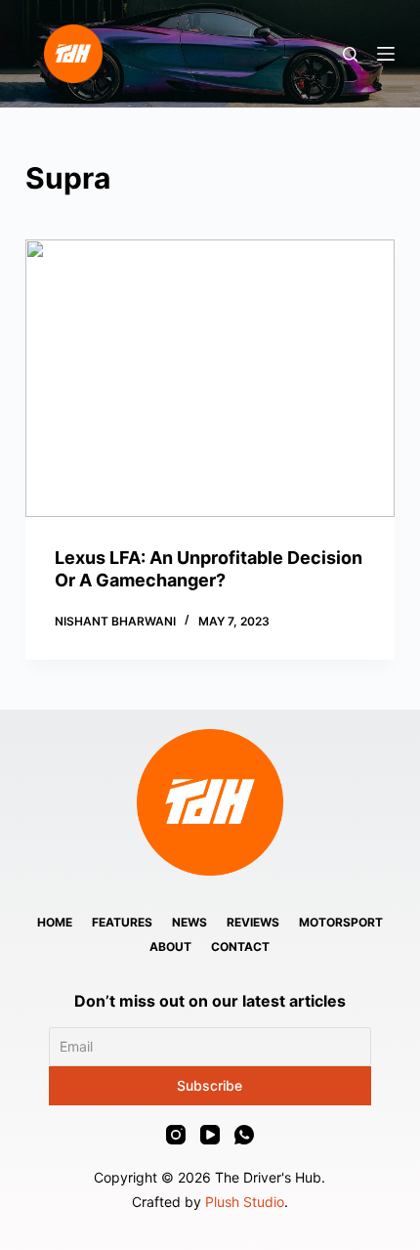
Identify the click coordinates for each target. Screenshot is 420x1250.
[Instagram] (176, 1134)
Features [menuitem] (122, 922)
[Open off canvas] (386, 54)
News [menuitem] (189, 922)
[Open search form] (350, 54)
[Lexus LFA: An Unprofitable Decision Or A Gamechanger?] (210, 378)
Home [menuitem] (54, 922)
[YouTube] (210, 1134)
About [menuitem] (170, 946)
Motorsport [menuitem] (341, 922)
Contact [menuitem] (240, 946)
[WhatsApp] (244, 1134)
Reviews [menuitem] (253, 922)
